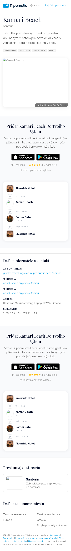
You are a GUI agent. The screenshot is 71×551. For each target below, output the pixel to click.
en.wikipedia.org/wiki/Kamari (21, 283)
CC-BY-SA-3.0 (59, 105)
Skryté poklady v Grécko (52, 525)
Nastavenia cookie (36, 541)
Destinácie (55, 535)
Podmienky (8, 538)
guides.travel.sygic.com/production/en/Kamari (32, 273)
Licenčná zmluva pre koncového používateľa (36, 538)
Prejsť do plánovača (55, 5)
